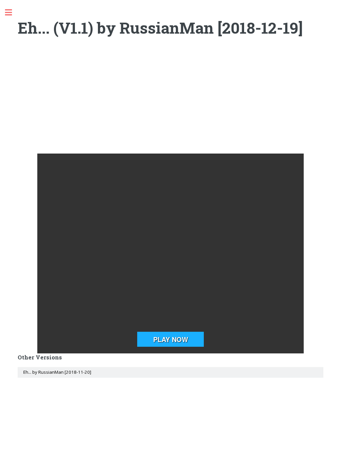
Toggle (12, 12)
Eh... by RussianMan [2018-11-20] (57, 372)
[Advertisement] (170, 100)
